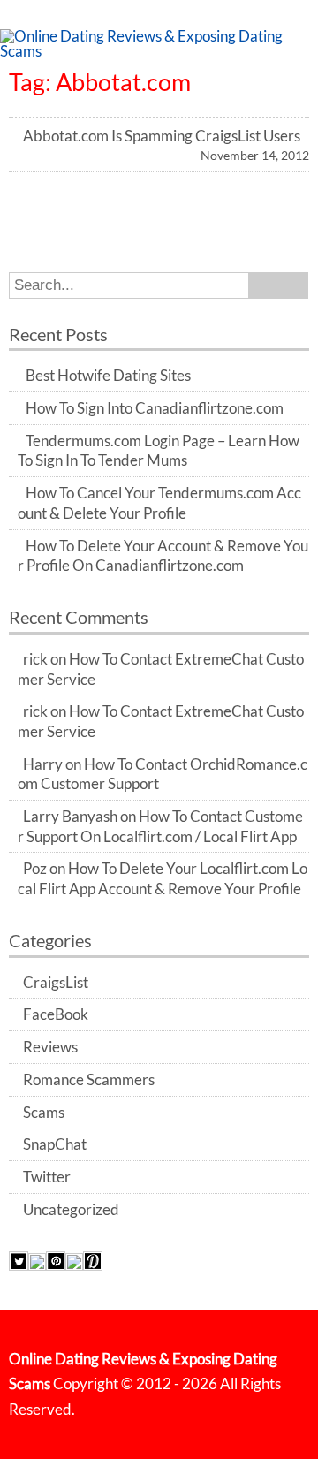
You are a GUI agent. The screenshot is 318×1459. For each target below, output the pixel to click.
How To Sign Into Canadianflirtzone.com (155, 408)
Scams (43, 1112)
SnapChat (55, 1144)
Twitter (47, 1177)
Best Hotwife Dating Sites (108, 375)
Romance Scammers (89, 1080)
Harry (43, 764)
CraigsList (55, 983)
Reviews (50, 1047)
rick (35, 659)
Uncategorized (71, 1210)
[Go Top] (282, 1423)
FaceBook (55, 1014)
